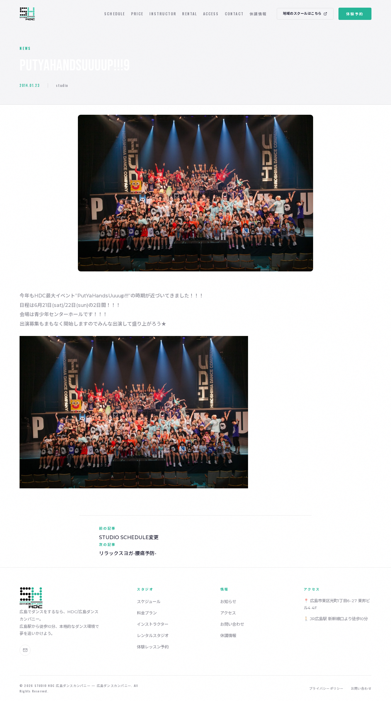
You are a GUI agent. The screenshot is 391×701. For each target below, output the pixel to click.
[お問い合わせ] (25, 650)
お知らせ (228, 601)
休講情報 (258, 13)
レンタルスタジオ (153, 635)
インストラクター (152, 624)
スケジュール (148, 601)
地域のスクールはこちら (302, 13)
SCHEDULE (114, 13)
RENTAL (189, 13)
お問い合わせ (232, 624)
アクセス (228, 612)
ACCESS (211, 13)
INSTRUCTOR (163, 13)
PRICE (137, 13)
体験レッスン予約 (153, 646)
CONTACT (234, 13)
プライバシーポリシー (326, 688)
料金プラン (147, 612)
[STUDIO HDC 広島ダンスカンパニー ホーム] (27, 13)
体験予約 (355, 13)
